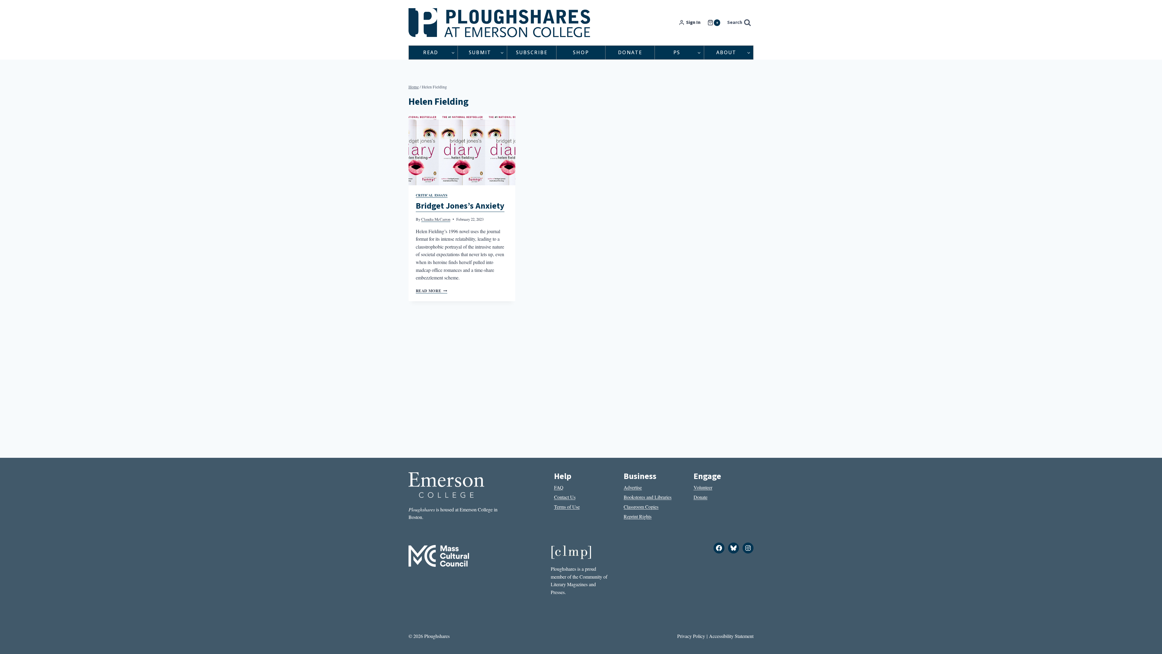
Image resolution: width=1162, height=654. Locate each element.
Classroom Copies (641, 507)
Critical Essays (432, 195)
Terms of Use (567, 507)
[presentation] (462, 149)
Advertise (633, 487)
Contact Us (565, 497)
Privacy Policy (691, 636)
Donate (630, 52)
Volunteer (703, 487)
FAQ (558, 487)
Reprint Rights (638, 516)
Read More (431, 290)
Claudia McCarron (435, 219)
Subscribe (531, 52)
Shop (581, 52)
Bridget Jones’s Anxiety (460, 206)
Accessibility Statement (731, 636)
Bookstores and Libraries (647, 497)
